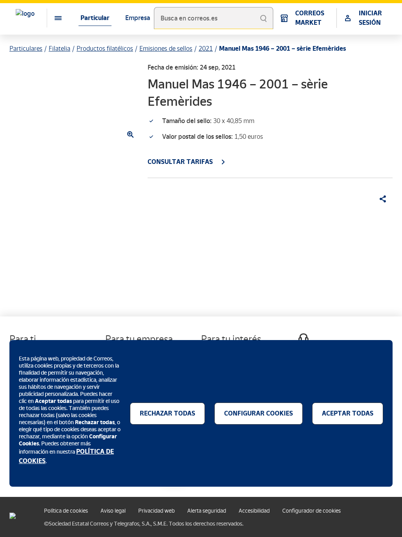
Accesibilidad (254, 511)
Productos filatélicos (105, 48)
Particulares (25, 48)
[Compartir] (380, 199)
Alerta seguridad (206, 511)
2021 (206, 48)
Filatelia (59, 48)
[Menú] (52, 18)
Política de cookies (66, 511)
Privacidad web (156, 511)
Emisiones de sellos (165, 48)
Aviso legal (113, 511)
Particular (95, 18)
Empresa (137, 18)
